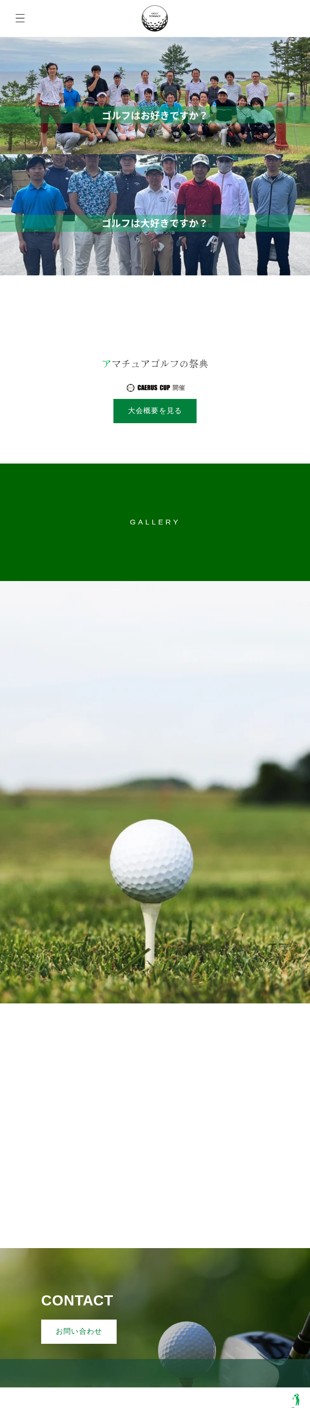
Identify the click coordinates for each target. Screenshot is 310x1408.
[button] (20, 18)
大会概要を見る (155, 411)
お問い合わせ (79, 1332)
